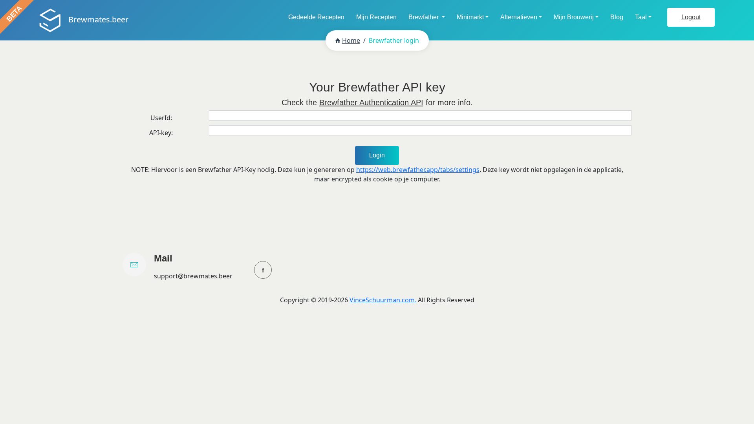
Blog (616, 17)
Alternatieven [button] (518, 17)
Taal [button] (641, 17)
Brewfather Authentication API (371, 102)
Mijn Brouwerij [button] (574, 17)
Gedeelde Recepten (316, 17)
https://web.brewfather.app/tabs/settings (417, 169)
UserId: (161, 117)
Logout (691, 17)
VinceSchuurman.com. (383, 300)
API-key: (161, 132)
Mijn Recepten (376, 17)
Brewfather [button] (424, 17)
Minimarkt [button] (470, 17)
